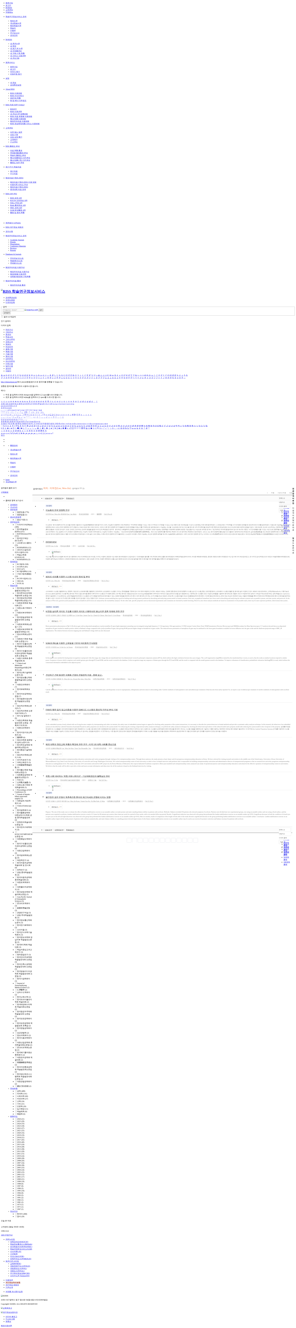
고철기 (58, 615)
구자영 (53, 647)
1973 (20, 1205)
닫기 (3, 435)
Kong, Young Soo (82, 801)
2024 (20, 1124)
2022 (20, 1128)
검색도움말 (10, 300)
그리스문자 (10, 339)
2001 (20, 1177)
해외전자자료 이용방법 (19, 121)
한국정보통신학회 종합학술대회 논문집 (23, 680)
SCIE (20, 583)
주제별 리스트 (16, 263)
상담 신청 (14, 135)
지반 (20, 780)
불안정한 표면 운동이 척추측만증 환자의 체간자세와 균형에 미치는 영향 (78, 797)
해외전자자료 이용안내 (15, 267)
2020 (20, 1133)
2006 (20, 1165)
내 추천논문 (15, 44)
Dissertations (15, 244)
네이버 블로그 (11, 1317)
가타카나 (9, 332)
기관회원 (14, 1254)
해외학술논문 (15, 26)
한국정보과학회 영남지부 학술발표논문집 (23, 939)
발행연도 (14, 1116)
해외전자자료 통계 (13, 281)
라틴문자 (9, 359)
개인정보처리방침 (13, 1282)
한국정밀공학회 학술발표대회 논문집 (23, 619)
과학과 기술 (92, 780)
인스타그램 (10, 1319)
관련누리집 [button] (10, 1239)
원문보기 (56, 520)
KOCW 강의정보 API (18, 200)
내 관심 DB (14, 58)
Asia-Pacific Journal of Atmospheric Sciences (23, 899)
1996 (20, 1188)
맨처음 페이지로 (129, 840)
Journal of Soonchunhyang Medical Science (22, 985)
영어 (20, 1216)
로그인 (8, 5)
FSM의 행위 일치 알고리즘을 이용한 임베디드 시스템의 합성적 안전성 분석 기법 (82, 710)
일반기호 (9, 366)
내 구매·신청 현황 (17, 53)
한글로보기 (70, 498)
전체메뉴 (9, 12)
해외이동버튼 (6, 1326)
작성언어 (14, 1211)
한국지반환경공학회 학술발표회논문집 (23, 1069)
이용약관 (9, 1280)
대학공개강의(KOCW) (19, 1242)
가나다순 (14, 507)
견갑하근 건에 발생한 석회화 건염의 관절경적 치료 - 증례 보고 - (74, 675)
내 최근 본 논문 (16, 48)
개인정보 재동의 (12, 1285)
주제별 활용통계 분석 (19, 153)
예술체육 (22, 1111)
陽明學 (21, 737)
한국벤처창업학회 (99, 748)
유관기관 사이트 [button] (12, 1261)
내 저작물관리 (16, 51)
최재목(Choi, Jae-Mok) (69, 514)
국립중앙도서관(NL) (18, 1268)
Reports (13, 250)
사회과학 (22, 1096)
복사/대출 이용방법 (18, 119)
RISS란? (13, 109)
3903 (20, 581)
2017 (20, 1140)
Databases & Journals (13, 254)
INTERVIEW (51, 542)
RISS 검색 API (16, 198)
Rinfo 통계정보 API (18, 205)
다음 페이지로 (190, 840)
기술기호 (9, 354)
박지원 (64, 801)
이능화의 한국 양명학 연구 (57, 510)
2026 (20, 1119)
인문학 (21, 1106)
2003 (20, 1172)
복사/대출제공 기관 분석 (20, 158)
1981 (20, 1202)
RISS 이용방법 (16, 93)
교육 (20, 1101)
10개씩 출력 (283, 838)
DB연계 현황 (15, 98)
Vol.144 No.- (91, 546)
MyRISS (9, 8)
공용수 (53, 801)
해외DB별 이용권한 (18, 274)
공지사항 (9, 231)
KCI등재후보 (24, 571)
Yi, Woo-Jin (65, 679)
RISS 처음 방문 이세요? (15, 105)
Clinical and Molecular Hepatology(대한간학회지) (23, 666)
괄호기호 (9, 349)
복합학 (21, 1114)
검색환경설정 (15, 85)
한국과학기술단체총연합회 (70, 780)
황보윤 (58, 748)
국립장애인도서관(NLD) (20, 1266)
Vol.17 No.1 (132, 679)
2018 (20, 1137)
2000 (20, 1179)
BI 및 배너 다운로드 (18, 101)
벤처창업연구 (24, 955)
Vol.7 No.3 (113, 647)
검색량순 (14, 505)
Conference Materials (18, 246)
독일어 (8, 344)
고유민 (58, 801)
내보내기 (48, 498)
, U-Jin (54, 546)
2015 (20, 1144)
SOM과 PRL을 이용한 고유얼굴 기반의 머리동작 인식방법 (71, 643)
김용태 (53, 748)
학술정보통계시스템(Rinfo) (21, 1244)
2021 (20, 1131)
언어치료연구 (24, 760)
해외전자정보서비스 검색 (16, 236)
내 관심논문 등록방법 (19, 114)
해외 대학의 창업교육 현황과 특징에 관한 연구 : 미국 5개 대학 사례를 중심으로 (81, 744)
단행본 (13, 31)
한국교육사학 (24, 997)
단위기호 (9, 364)
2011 (20, 1154)
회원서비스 (10, 62)
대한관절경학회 (98, 679)
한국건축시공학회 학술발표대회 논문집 (23, 966)
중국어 (8, 334)
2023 (20, 1126)
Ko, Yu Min (92, 801)
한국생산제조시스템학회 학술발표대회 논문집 (23, 1076)
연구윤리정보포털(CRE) (20, 1273)
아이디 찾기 (15, 72)
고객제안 (14, 140)
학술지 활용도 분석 (18, 155)
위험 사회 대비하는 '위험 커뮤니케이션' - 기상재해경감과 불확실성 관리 (78, 776)
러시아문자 (10, 361)
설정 (7, 78)
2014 (20, 1147)
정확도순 (282, 498)
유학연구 (22, 870)
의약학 (22, 1094)
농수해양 (22, 1109)
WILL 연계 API (16, 203)
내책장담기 (59, 498)
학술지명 (14, 586)
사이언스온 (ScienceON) (19, 1276)
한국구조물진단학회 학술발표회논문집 (23, 646)
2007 (20, 1163)
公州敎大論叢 (24, 782)
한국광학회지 (24, 810)
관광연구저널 (24, 913)
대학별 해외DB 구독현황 (20, 277)
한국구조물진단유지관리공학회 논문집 (23, 846)
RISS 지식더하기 (17, 96)
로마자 (8, 368)
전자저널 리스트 (17, 258)
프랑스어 (9, 342)
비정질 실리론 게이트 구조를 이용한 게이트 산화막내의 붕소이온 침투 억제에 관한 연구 (85, 611)
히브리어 (9, 347)
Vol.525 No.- (103, 780)
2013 (20, 1149)
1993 (20, 1195)
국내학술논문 (15, 23)
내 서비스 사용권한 (18, 56)
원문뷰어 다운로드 (13, 223)
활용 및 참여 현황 (17, 213)
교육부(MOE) (15, 1264)
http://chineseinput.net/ (9, 382)
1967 (20, 1209)
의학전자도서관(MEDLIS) (20, 1259)
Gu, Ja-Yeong (68, 647)
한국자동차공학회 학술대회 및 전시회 (23, 865)
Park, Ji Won (100, 801)
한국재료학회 (128, 615)
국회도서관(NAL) (17, 1271)
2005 (20, 1168)
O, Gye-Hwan (115, 615)
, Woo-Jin (55, 581)
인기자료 (14, 174)
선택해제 (4, 492)
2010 (20, 1156)
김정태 (53, 615)
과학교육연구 (24, 762)
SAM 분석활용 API (18, 210)
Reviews (13, 248)
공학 (21, 1091)
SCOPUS (22, 567)
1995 (20, 1191)
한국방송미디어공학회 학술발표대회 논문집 (23, 973)
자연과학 (22, 1099)
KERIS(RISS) (24, 548)
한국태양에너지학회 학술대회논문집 (23, 1006)
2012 (20, 1151)
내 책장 (13, 46)
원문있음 (23, 512)
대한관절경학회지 (119, 679)
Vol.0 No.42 (108, 514)
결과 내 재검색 (10, 317)
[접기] (293, 534)
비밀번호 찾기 (16, 74)
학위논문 (14, 21)
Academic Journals (17, 240)
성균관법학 (23, 1033)
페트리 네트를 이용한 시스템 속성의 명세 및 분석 (68, 577)
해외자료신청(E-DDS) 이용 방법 (23, 182)
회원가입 (9, 3)
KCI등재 (22, 564)
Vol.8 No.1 (130, 748)
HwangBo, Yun (86, 748)
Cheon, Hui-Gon (105, 615)
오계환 (69, 615)
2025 (20, 1121)
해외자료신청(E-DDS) (14, 178)
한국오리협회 (65, 546)
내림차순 (282, 502)
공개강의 (14, 35)
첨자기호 (9, 356)
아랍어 (8, 371)
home (8, 480)
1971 (20, 1207)
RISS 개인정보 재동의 (14, 227)
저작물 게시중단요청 (14, 1292)
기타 (20, 1104)
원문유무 (14, 510)
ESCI (21, 569)
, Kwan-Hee (75, 679)
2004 (20, 1170)
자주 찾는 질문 (16, 132)
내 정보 (13, 83)
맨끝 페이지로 (195, 840)
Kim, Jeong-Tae (85, 615)
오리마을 (22, 930)
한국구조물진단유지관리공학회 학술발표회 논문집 (23, 653)
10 (43, 797)
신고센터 (14, 142)
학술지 (13, 28)
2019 (20, 1135)
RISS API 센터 (11, 194)
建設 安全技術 (24, 1086)
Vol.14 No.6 (105, 714)
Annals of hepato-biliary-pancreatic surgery (22, 796)
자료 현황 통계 (16, 151)
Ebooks (13, 242)
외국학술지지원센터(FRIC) (21, 1247)
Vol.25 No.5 (149, 801)
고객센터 (9, 10)
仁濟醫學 (22, 990)
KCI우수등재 (24, 579)
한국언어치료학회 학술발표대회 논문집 (23, 959)
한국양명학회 (84, 514)
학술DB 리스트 (16, 261)
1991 (20, 1198)
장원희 (58, 679)
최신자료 (14, 171)
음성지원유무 (15, 517)
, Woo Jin (66, 748)
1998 (20, 1184)
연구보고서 (14, 33)
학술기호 (9, 351)
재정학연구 (23, 860)
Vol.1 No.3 (158, 615)
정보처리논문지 (101, 647)
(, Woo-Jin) (53, 514)
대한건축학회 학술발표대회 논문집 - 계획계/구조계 (23, 722)
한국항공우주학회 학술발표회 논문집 (23, 1014)
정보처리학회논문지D (91, 581)
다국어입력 (10, 302)
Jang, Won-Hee (86, 679)
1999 (20, 1181)
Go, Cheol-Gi (95, 615)
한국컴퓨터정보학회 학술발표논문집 (23, 701)
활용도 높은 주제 (17, 163)
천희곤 (64, 615)
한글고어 (9, 337)
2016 (20, 1142)
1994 (20, 1193)
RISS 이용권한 (16, 112)
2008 (20, 1161)
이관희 (53, 679)
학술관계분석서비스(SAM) (21, 1249)
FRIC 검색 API (16, 208)
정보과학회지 (24, 1035)
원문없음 (22, 515)
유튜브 (8, 1321)
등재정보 (14, 562)
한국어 (22, 1214)
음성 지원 (22, 520)
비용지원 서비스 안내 (19, 185)
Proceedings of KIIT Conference (23, 791)
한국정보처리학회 (68, 581)
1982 (20, 1200)
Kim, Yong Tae (76, 748)
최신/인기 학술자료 (13, 167)
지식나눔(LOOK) (17, 1256)
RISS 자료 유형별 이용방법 (21, 116)
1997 (20, 1186)
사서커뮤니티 (15, 1251)
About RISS (10, 89)
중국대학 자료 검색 (18, 189)
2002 (20, 1174)
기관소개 (9, 1287)
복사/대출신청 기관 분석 (20, 160)
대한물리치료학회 (113, 801)
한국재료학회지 (146, 615)
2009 (20, 1158)
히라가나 (9, 330)
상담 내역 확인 (16, 137)
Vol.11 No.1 (105, 581)
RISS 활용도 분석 (13, 146)
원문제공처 (14, 522)
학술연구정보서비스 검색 (16, 17)
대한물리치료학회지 (135, 801)
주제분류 (14, 1089)
